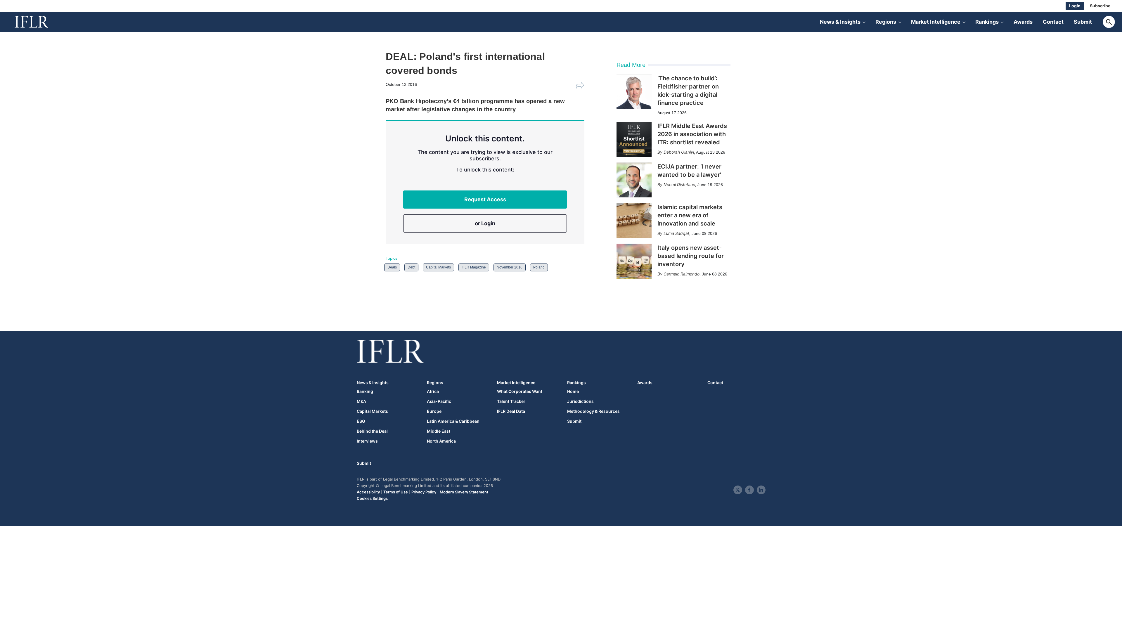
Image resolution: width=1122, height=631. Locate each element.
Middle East (438, 431)
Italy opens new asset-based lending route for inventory (690, 256)
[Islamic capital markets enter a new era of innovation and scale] (634, 220)
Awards (1023, 22)
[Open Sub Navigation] (864, 22)
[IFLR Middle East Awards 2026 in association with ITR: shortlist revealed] (634, 139)
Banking (365, 391)
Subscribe (1100, 5)
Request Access (485, 199)
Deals (392, 267)
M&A (361, 401)
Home (573, 391)
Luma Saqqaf (676, 233)
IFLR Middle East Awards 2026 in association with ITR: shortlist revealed (692, 134)
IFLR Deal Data (511, 411)
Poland (539, 267)
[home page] (38, 22)
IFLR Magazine (474, 267)
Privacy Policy (423, 492)
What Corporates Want (519, 391)
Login (1075, 5)
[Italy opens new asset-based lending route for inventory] (634, 261)
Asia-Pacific (439, 401)
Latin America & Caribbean (453, 421)
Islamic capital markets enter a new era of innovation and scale (689, 215)
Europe (434, 411)
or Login (485, 223)
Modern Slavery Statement (464, 492)
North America (441, 441)
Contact (1053, 22)
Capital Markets (438, 267)
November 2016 (509, 267)
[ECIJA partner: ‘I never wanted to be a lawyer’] (634, 179)
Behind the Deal (372, 431)
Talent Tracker (511, 401)
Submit (1083, 22)
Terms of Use (395, 492)
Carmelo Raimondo (681, 273)
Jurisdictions (580, 401)
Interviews (367, 441)
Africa (433, 391)
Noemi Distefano (679, 184)
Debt (411, 267)
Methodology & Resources (593, 411)
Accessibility (368, 492)
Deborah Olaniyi (679, 152)
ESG (361, 421)
